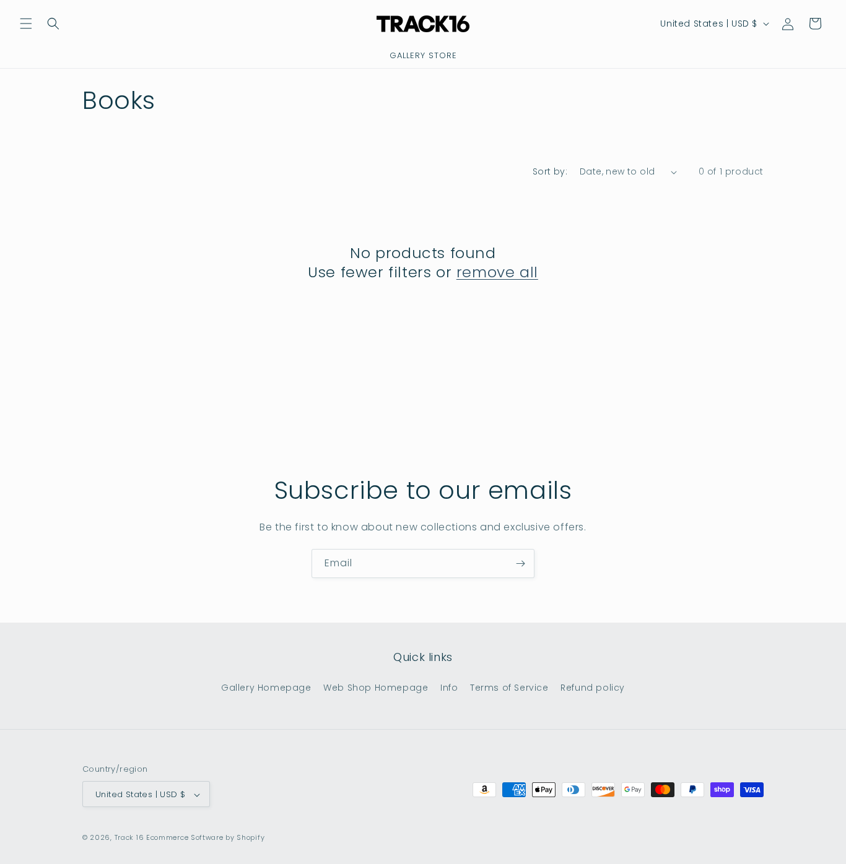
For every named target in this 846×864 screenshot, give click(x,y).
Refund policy (592, 687)
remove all (497, 272)
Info (449, 687)
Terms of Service (509, 687)
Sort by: (550, 171)
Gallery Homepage (266, 687)
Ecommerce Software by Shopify (205, 838)
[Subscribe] (520, 563)
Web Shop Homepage (375, 687)
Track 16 (129, 838)
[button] (26, 23)
